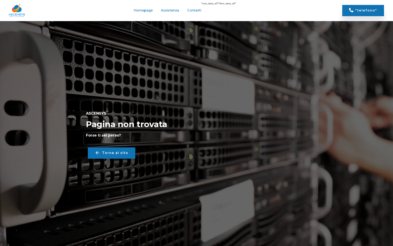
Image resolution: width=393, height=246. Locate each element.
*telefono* (366, 10)
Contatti (194, 10)
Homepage (143, 10)
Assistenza (170, 10)
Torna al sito (115, 153)
